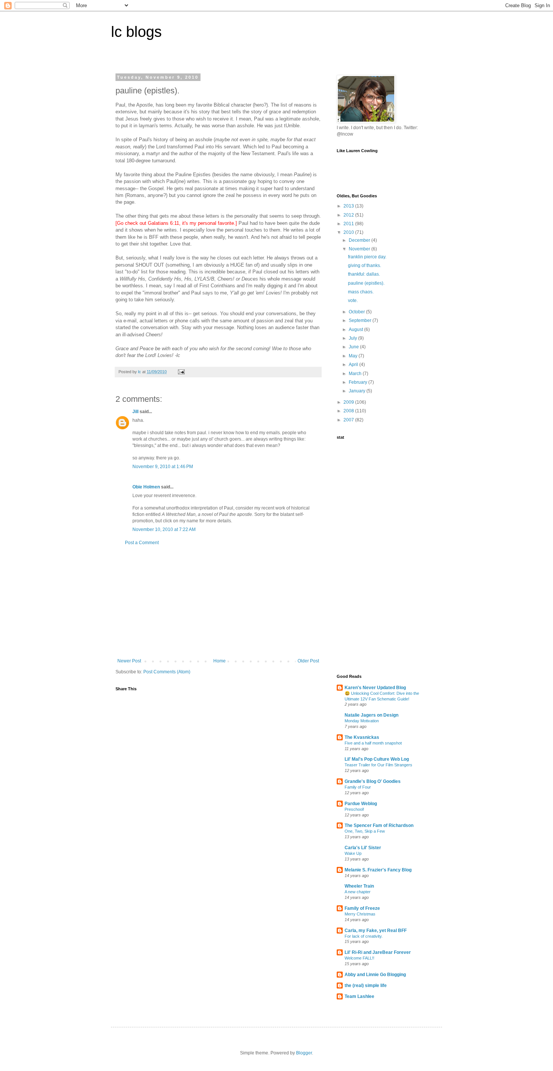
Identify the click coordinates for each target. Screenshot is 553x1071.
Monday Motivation (362, 721)
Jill (135, 411)
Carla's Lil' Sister (363, 847)
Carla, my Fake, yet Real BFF (376, 930)
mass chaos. (361, 291)
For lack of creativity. (364, 936)
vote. (353, 300)
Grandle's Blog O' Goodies (373, 781)
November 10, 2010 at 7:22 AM (164, 529)
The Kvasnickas (362, 737)
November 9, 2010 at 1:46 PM (162, 466)
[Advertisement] (218, 602)
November (360, 249)
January (357, 391)
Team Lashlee (359, 996)
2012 (349, 215)
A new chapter (358, 891)
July (353, 338)
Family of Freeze (362, 908)
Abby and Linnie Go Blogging (375, 974)
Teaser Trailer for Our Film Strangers (378, 765)
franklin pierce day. (367, 256)
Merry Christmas (360, 914)
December (360, 240)
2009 (349, 402)
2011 (349, 223)
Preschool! (354, 809)
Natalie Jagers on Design (371, 715)
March (356, 373)
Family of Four (358, 787)
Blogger (304, 1053)
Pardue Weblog (361, 803)
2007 (349, 420)
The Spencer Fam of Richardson (379, 825)
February (358, 382)
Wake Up (353, 853)
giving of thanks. (364, 265)
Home (219, 661)
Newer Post (129, 661)
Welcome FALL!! (359, 958)
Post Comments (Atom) (166, 671)
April (354, 364)
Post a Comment (142, 542)
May (354, 356)
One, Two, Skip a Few (365, 831)
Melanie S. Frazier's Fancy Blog (378, 870)
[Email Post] (181, 371)
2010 (349, 232)
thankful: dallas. (364, 274)
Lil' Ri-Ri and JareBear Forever (378, 952)
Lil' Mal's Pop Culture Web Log (377, 759)
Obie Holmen (146, 487)
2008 (349, 410)
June (354, 346)
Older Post (308, 661)
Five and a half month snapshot (373, 743)
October (357, 311)
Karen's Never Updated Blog (375, 687)
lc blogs (136, 31)
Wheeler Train (359, 886)
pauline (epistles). (366, 283)
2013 (349, 206)
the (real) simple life (366, 985)
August (356, 329)
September (360, 320)
